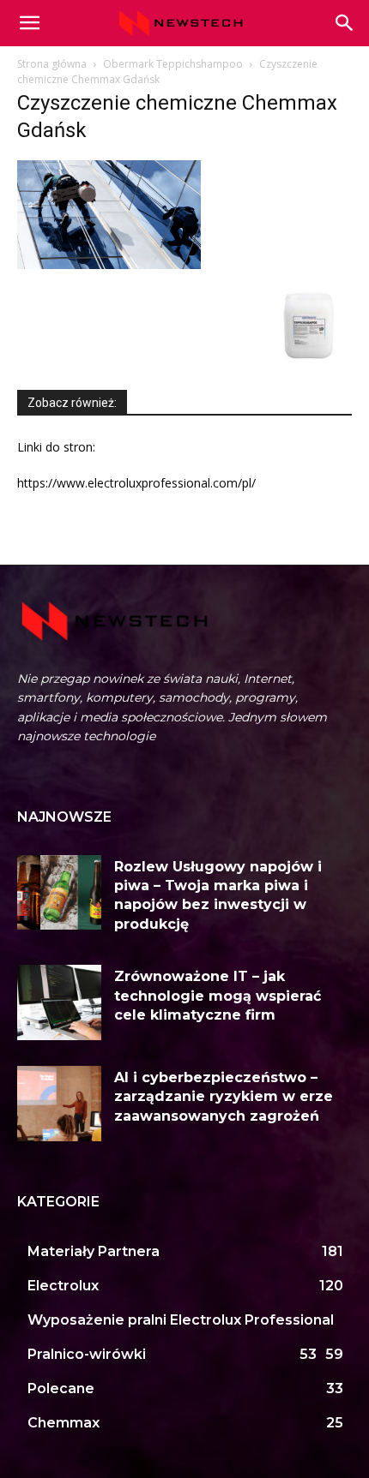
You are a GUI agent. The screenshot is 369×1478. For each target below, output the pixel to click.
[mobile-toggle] (29, 23)
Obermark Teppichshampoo (173, 64)
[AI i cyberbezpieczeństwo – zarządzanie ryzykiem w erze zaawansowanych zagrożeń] (59, 1103)
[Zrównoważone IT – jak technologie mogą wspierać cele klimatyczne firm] (59, 1002)
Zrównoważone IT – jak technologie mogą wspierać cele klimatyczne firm (217, 995)
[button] (345, 23)
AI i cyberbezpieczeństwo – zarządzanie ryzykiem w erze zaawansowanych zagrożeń (223, 1096)
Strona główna (52, 64)
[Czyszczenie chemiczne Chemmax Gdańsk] (109, 264)
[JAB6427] (309, 363)
